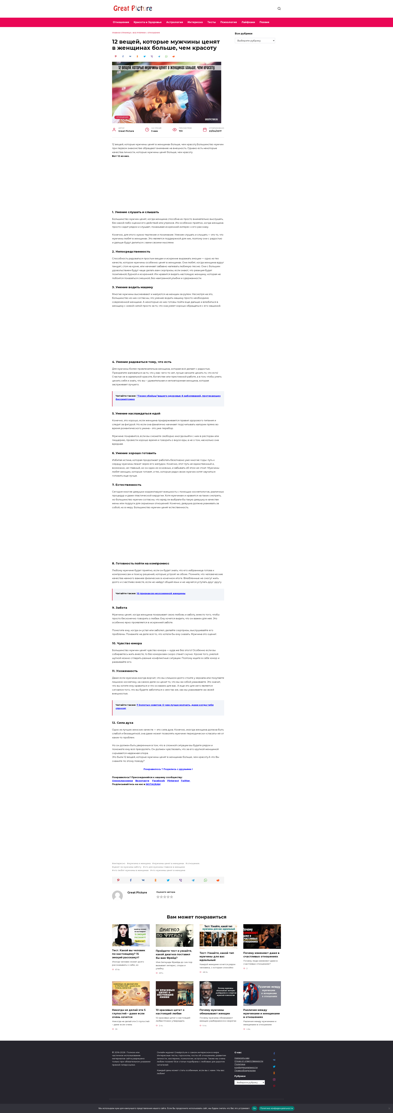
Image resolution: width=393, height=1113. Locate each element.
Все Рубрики (139, 33)
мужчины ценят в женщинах (169, 863)
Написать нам (241, 1058)
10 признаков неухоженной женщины (161, 593)
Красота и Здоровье (148, 22)
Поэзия (264, 22)
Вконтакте (142, 780)
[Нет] (389, 1108)
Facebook (158, 780)
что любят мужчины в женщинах (131, 870)
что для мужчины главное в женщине (165, 867)
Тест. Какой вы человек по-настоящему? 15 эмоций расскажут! (128, 954)
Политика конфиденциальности (276, 1108)
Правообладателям (245, 1070)
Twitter (186, 780)
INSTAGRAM (153, 784)
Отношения (121, 22)
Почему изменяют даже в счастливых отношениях (261, 954)
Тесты (211, 22)
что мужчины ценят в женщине (168, 870)
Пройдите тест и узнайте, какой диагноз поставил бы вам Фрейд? (174, 954)
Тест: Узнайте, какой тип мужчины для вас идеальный (217, 956)
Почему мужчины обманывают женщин (215, 1011)
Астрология (174, 22)
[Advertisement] (168, 183)
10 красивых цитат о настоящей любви (170, 1011)
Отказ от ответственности (248, 1061)
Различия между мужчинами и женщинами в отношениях (261, 1013)
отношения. (193, 863)
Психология (228, 22)
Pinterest (173, 780)
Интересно (195, 22)
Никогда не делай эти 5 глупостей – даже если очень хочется (129, 1013)
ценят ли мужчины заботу (127, 867)
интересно (119, 863)
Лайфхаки (248, 22)
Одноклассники (122, 780)
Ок (254, 1108)
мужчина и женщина (139, 863)
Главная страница (121, 33)
